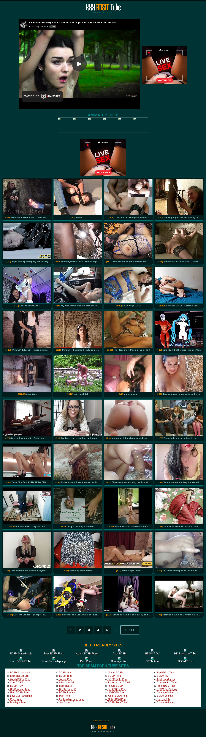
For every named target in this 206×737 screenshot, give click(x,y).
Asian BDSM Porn (118, 696)
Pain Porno (16, 699)
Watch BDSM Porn (20, 679)
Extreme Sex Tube (167, 682)
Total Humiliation (166, 679)
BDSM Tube (65, 676)
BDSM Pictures (67, 692)
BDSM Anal (65, 672)
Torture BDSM (115, 686)
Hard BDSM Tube (19, 692)
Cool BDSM (16, 682)
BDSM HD (162, 676)
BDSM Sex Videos (167, 689)
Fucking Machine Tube (71, 699)
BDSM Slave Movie (20, 672)
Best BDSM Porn (117, 689)
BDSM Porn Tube (117, 702)
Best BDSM (65, 686)
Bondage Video (165, 692)
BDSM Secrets (165, 696)
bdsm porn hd (66, 682)
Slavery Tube (164, 699)
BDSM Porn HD (67, 689)
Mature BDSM (115, 672)
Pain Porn (64, 696)
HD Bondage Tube (20, 689)
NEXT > (129, 630)
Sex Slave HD (66, 702)
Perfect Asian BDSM (119, 682)
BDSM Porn (114, 676)
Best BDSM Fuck (19, 676)
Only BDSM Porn (117, 699)
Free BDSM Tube (166, 686)
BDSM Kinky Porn (117, 679)
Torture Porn (65, 679)
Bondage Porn (18, 702)
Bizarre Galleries (166, 702)
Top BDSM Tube (165, 672)
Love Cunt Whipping (21, 696)
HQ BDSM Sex (116, 692)
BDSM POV (16, 686)
